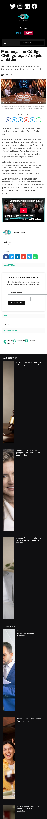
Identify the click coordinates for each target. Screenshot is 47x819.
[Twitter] (13, 6)
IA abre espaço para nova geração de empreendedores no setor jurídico (29, 452)
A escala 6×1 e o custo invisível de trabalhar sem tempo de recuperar (29, 540)
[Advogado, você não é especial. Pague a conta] (9, 758)
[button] (5, 43)
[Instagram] (20, 6)
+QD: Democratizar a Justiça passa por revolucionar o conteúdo (29, 808)
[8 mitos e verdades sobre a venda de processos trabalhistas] (9, 670)
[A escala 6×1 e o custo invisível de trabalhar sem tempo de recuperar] (8, 578)
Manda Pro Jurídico (11, 325)
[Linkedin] (27, 6)
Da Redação (7, 245)
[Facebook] (34, 6)
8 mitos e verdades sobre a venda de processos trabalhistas (28, 633)
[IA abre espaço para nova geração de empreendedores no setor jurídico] (8, 490)
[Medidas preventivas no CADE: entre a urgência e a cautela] (8, 402)
